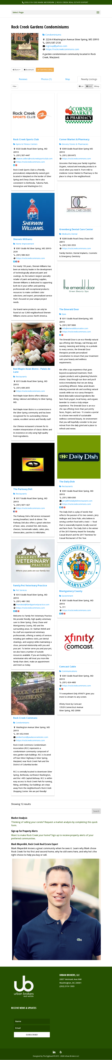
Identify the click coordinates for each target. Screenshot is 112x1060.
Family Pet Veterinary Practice (30, 585)
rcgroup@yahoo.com (56, 46)
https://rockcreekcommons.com (62, 49)
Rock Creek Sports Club (26, 139)
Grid (90, 86)
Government (67, 596)
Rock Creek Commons (25, 717)
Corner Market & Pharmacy (74, 139)
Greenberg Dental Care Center (76, 229)
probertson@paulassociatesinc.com (32, 737)
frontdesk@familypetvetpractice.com (32, 604)
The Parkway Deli (22, 489)
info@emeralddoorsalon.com (75, 328)
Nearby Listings (89, 79)
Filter (15, 86)
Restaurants (21, 376)
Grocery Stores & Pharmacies (74, 144)
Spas (63, 314)
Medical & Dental (69, 234)
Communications (69, 671)
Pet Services (21, 590)
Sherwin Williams (22, 239)
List (81, 86)
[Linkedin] (54, 1052)
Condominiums (53, 34)
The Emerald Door (69, 309)
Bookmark (29, 70)
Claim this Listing (45, 70)
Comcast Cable (67, 666)
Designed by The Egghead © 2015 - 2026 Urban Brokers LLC (56, 1056)
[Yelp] (60, 1052)
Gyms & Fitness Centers (26, 144)
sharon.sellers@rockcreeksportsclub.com (34, 158)
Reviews (23, 79)
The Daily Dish (67, 481)
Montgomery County (70, 591)
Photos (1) (46, 79)
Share (16, 70)
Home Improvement (24, 243)
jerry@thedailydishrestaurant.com (77, 500)
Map (67, 79)
